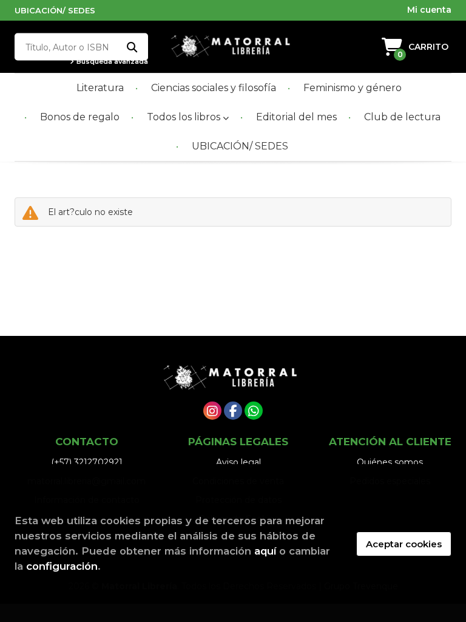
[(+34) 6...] (254, 411)
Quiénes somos (390, 462)
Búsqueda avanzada (111, 61)
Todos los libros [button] (185, 117)
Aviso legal (238, 462)
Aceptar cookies (404, 544)
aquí (265, 551)
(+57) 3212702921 (87, 462)
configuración (62, 566)
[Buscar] (131, 47)
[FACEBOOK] (233, 411)
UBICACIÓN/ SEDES (55, 10)
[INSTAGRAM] (212, 411)
